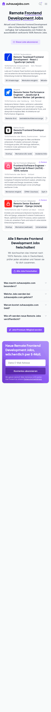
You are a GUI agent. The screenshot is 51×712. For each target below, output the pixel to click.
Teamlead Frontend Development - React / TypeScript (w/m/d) (29, 59)
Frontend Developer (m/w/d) (29, 131)
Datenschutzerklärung (33, 379)
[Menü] (46, 4)
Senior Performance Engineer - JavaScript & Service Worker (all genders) (29, 95)
